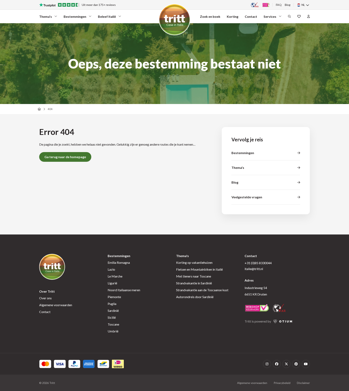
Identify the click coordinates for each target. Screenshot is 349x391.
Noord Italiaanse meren (124, 290)
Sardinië (113, 310)
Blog (287, 4)
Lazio (111, 269)
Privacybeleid (282, 383)
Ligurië (112, 283)
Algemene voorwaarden (55, 305)
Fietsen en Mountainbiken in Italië (199, 269)
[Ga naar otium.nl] (282, 321)
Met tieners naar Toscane (193, 276)
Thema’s (46, 17)
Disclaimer (303, 383)
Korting (232, 16)
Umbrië (113, 331)
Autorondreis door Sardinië (194, 297)
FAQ (279, 4)
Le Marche (115, 276)
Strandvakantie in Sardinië (194, 283)
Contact (251, 16)
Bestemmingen (75, 17)
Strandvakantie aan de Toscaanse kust (202, 290)
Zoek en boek (210, 16)
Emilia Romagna (119, 262)
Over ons (45, 298)
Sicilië (112, 317)
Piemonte (114, 297)
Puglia (112, 304)
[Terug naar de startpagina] (39, 109)
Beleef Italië (107, 17)
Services (271, 17)
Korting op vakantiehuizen (194, 262)
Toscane (113, 324)
